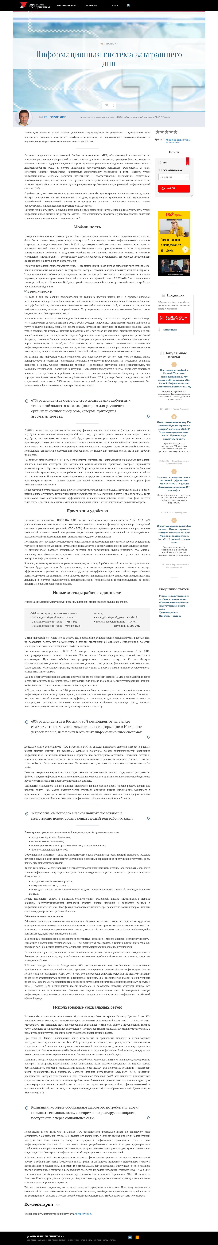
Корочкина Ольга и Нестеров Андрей (177, 566)
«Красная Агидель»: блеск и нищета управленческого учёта (173, 606)
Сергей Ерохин (180, 512)
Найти (171, 188)
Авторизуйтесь (83, 1213)
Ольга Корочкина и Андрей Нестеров (177, 462)
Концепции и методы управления (178, 141)
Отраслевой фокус (172, 170)
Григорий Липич (57, 117)
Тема (165, 162)
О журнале (91, 5)
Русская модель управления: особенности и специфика (174, 597)
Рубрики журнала (66, 5)
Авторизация (170, 330)
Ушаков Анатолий (180, 409)
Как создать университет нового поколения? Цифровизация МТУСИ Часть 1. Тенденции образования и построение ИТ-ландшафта (174, 484)
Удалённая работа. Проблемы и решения (170, 614)
